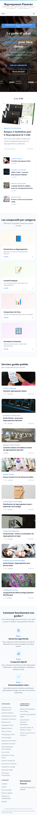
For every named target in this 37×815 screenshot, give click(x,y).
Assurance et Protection (9, 764)
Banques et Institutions (9, 741)
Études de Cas (6, 722)
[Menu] (33, 13)
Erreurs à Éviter (6, 731)
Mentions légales (7, 793)
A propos (4, 784)
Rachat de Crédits (7, 770)
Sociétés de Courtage (8, 767)
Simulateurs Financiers (9, 719)
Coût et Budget (6, 737)
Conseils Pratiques (7, 713)
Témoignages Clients (8, 734)
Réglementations (7, 728)
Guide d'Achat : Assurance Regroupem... (25, 722)
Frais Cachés (5, 752)
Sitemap (4, 801)
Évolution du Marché (8, 761)
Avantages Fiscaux (7, 725)
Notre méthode (18, 72)
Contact (4, 787)
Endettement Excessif (8, 744)
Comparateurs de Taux (9, 716)
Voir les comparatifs (18, 65)
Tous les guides (6, 790)
